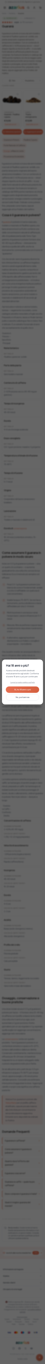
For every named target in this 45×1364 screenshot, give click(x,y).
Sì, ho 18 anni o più (22, 689)
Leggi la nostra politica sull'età (22, 682)
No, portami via (22, 697)
